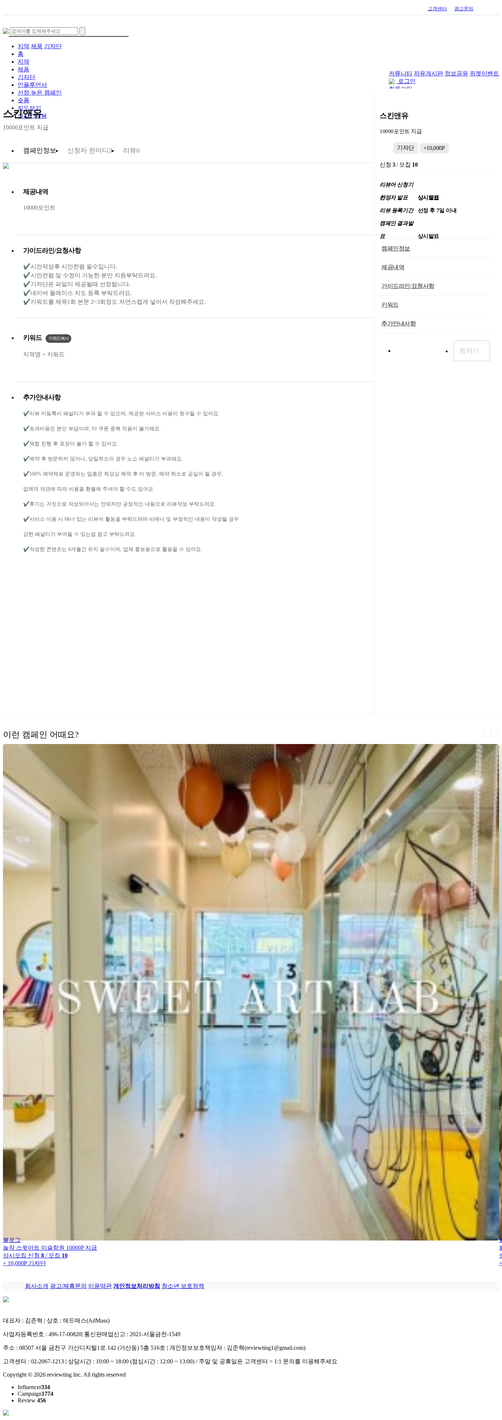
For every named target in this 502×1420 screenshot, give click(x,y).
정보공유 (456, 73)
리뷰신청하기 (419, 350)
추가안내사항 (398, 323)
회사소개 (37, 1286)
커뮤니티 (400, 73)
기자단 (53, 46)
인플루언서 (32, 85)
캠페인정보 (395, 248)
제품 (37, 46)
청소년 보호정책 (183, 1286)
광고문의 (463, 8)
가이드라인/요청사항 (407, 286)
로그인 (407, 81)
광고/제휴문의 (68, 1286)
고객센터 (437, 8)
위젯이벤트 (484, 73)
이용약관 (100, 1286)
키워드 (390, 305)
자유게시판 (428, 73)
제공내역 (392, 267)
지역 (23, 46)
